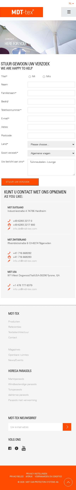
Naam (4, 84)
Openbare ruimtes (18, 354)
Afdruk (29, 476)
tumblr (16, 448)
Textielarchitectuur (18, 332)
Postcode (6, 135)
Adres (4, 126)
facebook (9, 448)
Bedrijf (4, 101)
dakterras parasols (18, 394)
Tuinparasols (15, 389)
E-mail (5, 118)
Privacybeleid (17, 476)
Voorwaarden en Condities (48, 476)
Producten (14, 321)
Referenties (14, 326)
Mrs (48, 76)
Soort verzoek (9, 152)
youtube (24, 448)
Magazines (14, 349)
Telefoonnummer (11, 109)
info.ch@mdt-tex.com (25, 260)
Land (4, 143)
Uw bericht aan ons (12, 161)
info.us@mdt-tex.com (25, 289)
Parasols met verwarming (22, 400)
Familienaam (8, 92)
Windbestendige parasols (22, 384)
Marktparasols (16, 378)
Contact (12, 337)
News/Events (15, 360)
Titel (4, 76)
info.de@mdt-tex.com (25, 228)
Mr (33, 76)
